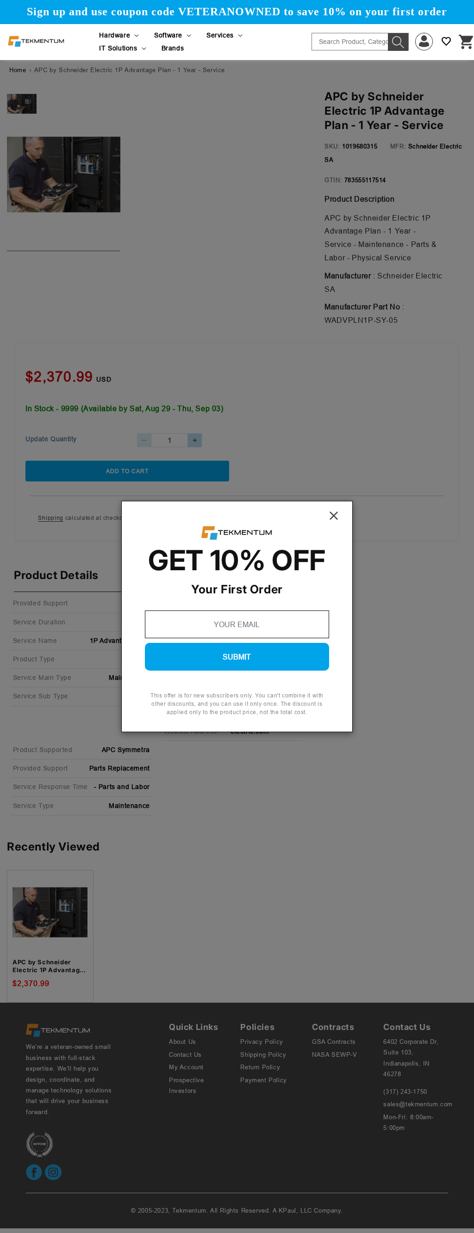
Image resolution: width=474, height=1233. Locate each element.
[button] (120, 35)
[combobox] (360, 41)
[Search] (398, 42)
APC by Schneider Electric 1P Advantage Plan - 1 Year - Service (48, 966)
